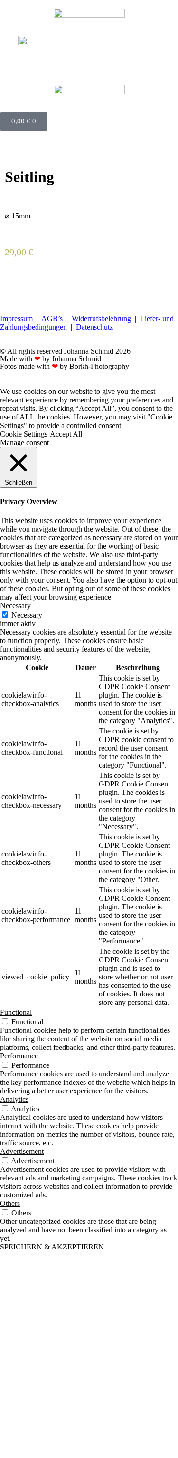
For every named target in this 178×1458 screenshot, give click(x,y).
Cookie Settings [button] (23, 434)
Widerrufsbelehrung (101, 318)
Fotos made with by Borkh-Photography (64, 366)
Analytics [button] (14, 1099)
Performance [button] (19, 1056)
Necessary (26, 615)
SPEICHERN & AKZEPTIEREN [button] (52, 1247)
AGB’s (52, 318)
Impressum (16, 318)
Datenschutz (94, 327)
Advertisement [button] (22, 1151)
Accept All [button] (66, 434)
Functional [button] (16, 1012)
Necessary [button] (15, 606)
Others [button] (10, 1203)
